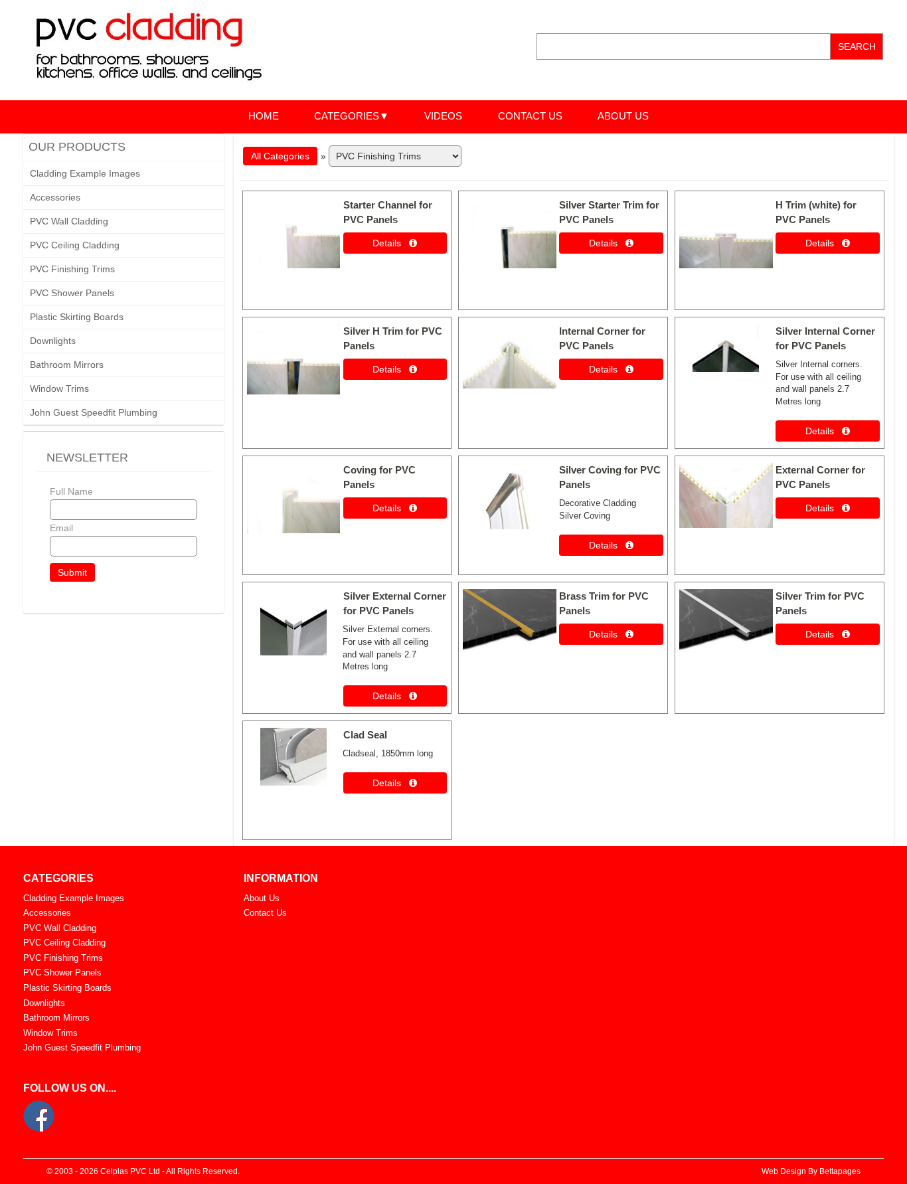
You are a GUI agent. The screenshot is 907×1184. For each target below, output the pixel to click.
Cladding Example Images (85, 173)
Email (61, 528)
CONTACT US (530, 116)
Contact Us (265, 913)
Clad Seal (365, 734)
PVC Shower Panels (72, 293)
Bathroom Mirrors (67, 364)
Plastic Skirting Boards (77, 316)
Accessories (55, 197)
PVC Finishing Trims (72, 269)
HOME (263, 116)
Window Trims (59, 388)
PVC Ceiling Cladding (75, 245)
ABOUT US (623, 116)
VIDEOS (443, 116)
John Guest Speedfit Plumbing (93, 412)
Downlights (53, 340)
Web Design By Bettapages (811, 1171)
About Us (262, 898)
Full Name (71, 491)
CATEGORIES (346, 116)
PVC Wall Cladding (69, 221)
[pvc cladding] (161, 49)
